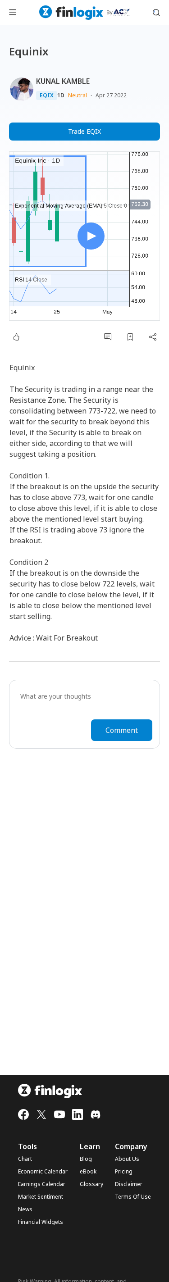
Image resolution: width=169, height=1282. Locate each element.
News (25, 1209)
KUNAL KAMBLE (63, 81)
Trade (84, 131)
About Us (127, 1159)
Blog (86, 1159)
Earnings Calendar (41, 1184)
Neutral (77, 95)
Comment (121, 730)
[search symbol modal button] (156, 12)
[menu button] (12, 12)
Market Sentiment (40, 1196)
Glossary (91, 1184)
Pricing (123, 1171)
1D (60, 95)
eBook (88, 1171)
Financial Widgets (40, 1222)
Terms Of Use (133, 1196)
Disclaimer (128, 1184)
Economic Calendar (43, 1171)
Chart (25, 1159)
